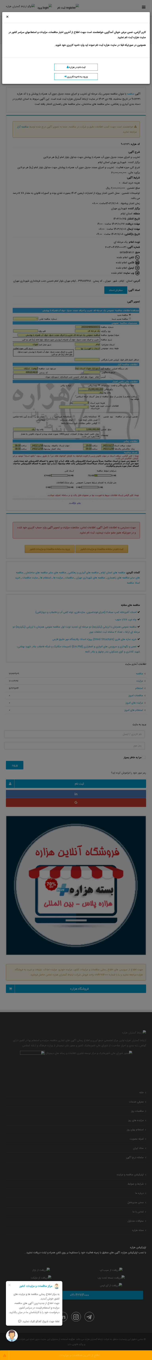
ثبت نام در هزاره (77, 67)
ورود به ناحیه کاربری (77, 76)
